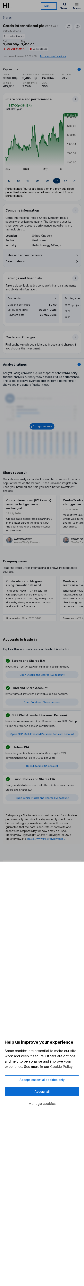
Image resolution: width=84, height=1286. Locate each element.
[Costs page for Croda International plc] (42, 342)
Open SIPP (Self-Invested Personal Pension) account (42, 734)
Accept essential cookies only (42, 1080)
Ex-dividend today (14, 36)
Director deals (15, 261)
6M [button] (47, 180)
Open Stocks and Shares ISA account (42, 674)
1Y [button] (56, 180)
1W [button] (18, 180)
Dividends (14, 298)
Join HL (48, 6)
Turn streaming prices (53, 56)
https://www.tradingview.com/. (46, 838)
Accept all (42, 1092)
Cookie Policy (61, 1067)
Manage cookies (42, 1104)
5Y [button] (65, 180)
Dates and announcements (23, 255)
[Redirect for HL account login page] (42, 426)
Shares (7, 17)
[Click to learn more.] (79, 69)
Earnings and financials (23, 278)
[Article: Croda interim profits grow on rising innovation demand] (29, 598)
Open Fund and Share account (42, 702)
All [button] (74, 180)
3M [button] (37, 180)
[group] (42, 181)
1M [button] (27, 180)
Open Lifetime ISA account (42, 765)
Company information (22, 210)
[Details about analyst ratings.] (79, 364)
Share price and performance (28, 99)
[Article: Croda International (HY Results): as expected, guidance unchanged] (29, 520)
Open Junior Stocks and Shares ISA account (42, 797)
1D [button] (9, 180)
